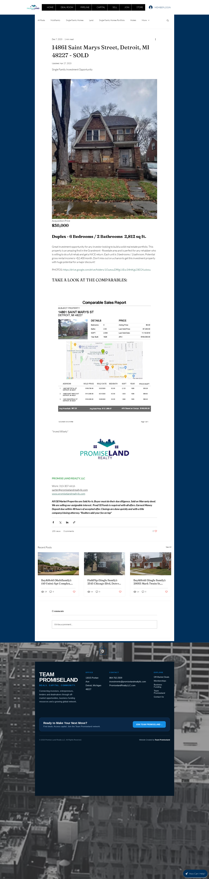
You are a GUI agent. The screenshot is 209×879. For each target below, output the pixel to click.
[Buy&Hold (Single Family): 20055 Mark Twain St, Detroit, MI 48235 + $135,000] (150, 563)
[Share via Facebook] (53, 522)
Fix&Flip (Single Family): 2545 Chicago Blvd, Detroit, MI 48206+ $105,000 (104, 582)
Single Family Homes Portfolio (112, 20)
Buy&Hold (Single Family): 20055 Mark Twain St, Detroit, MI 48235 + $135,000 (150, 582)
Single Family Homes (74, 20)
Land (91, 20)
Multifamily (55, 20)
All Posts (41, 20)
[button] (167, 20)
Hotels (133, 20)
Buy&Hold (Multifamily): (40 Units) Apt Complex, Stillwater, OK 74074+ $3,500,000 (56, 582)
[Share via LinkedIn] (67, 522)
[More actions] (155, 39)
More (144, 20)
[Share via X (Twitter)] (60, 522)
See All (168, 547)
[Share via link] (74, 522)
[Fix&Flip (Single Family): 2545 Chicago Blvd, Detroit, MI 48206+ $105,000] (104, 563)
